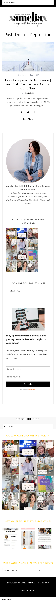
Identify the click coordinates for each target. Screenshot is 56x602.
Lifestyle (20, 75)
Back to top (26, 591)
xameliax (29, 92)
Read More (28, 119)
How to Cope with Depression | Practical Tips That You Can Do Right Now (28, 84)
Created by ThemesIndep (38, 583)
